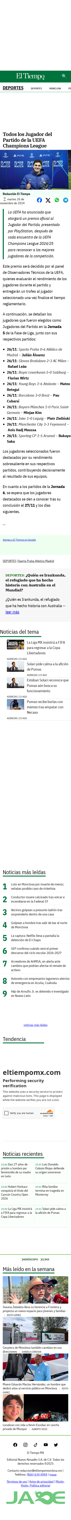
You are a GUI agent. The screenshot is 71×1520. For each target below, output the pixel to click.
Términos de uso (17, 1481)
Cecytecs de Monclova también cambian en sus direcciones (32, 1350)
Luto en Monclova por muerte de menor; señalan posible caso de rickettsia (37, 886)
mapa (53, 1474)
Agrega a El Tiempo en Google (19, 539)
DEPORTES (13, 88)
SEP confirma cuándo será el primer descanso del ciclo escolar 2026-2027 (36, 950)
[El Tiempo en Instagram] (28, 1446)
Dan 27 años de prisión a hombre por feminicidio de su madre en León (16, 1170)
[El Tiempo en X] (56, 1446)
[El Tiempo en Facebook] (18, 1446)
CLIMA (45, 1259)
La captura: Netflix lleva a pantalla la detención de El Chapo (35, 937)
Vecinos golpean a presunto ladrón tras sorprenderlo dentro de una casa (36, 912)
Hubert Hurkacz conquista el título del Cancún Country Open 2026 (14, 1192)
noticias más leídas (36, 1025)
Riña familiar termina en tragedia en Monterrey (49, 1190)
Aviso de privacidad (41, 1481)
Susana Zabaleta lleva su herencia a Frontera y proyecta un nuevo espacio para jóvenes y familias (34, 1311)
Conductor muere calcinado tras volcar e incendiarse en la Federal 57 (38, 899)
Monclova (55, 88)
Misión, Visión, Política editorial (42, 1483)
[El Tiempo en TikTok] (38, 1446)
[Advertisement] (35, 35)
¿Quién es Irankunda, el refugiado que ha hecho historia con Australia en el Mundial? (35, 582)
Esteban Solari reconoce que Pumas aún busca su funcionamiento (48, 685)
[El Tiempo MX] (30, 79)
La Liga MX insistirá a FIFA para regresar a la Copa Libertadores (46, 647)
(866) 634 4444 (37, 1474)
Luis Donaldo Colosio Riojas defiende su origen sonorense (49, 1168)
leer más (12, 611)
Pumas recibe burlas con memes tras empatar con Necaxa (45, 707)
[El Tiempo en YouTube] (48, 1446)
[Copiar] (4, 524)
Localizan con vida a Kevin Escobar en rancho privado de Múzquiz (31, 1427)
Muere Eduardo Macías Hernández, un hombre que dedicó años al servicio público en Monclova (35, 1388)
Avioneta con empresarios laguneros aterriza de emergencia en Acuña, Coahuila (40, 980)
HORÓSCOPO (30, 1259)
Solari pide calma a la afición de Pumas (47, 667)
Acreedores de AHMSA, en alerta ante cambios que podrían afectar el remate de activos (38, 965)
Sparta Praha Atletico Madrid (36, 561)
